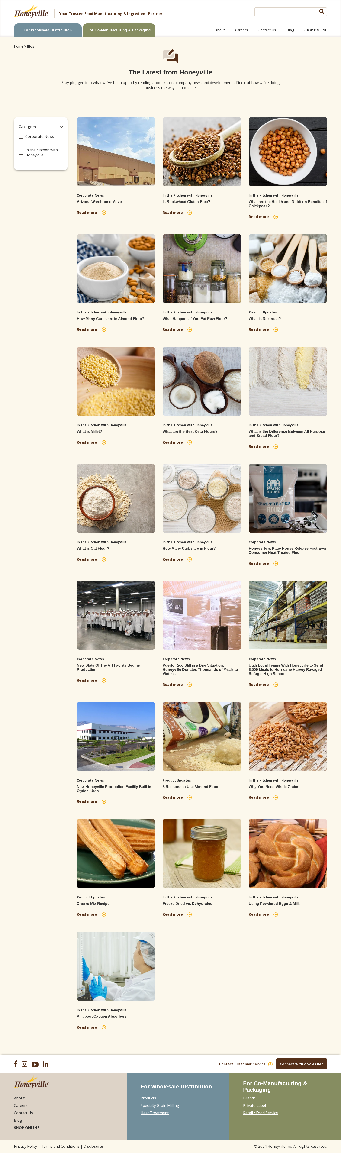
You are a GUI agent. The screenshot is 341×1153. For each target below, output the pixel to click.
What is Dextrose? (265, 319)
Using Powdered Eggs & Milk (274, 904)
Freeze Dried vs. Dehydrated (187, 904)
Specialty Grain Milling (160, 1105)
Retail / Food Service (260, 1112)
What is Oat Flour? (93, 548)
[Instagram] (26, 1064)
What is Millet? (89, 431)
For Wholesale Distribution (48, 30)
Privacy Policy (25, 1146)
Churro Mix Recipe (93, 904)
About (220, 30)
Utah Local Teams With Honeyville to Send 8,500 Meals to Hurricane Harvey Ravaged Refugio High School (286, 669)
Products (148, 1098)
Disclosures (94, 1146)
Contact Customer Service (242, 1064)
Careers (241, 30)
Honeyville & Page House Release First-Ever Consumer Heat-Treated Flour (288, 550)
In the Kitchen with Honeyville (41, 152)
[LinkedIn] (47, 1064)
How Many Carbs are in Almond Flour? (111, 319)
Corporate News (39, 136)
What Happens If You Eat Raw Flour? (195, 319)
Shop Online (315, 30)
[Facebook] (17, 1064)
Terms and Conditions (60, 1146)
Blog (290, 30)
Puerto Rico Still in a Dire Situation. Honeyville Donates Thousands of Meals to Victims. (200, 669)
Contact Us (267, 30)
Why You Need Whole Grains (274, 787)
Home (18, 46)
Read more (88, 212)
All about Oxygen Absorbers (102, 1016)
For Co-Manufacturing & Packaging (119, 30)
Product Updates (263, 312)
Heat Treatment (155, 1112)
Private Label (254, 1105)
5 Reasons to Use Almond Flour (191, 787)
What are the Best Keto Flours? (190, 431)
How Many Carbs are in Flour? (189, 548)
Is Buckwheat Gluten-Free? (186, 202)
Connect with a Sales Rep (302, 1064)
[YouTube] (37, 1065)
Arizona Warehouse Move (99, 202)
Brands (249, 1098)
